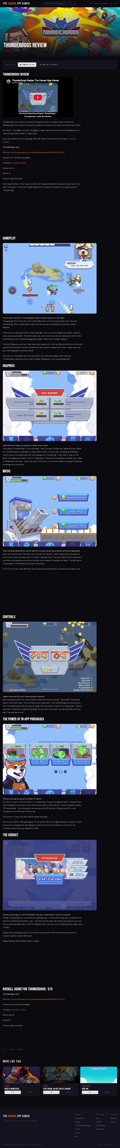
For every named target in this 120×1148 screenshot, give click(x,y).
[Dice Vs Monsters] (21, 1075)
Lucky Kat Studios (18, 163)
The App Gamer (16, 3)
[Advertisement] (42, 213)
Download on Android (50, 64)
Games (11, 168)
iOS (91, 3)
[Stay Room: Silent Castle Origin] (60, 1075)
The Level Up (79, 1118)
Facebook (20, 1049)
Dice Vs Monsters (12, 1089)
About (113, 1122)
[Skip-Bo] (98, 1075)
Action (77, 1133)
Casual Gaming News (83, 1125)
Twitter (12, 1049)
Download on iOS (28, 64)
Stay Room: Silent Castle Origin (57, 1089)
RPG (76, 1136)
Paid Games (100, 1129)
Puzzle (77, 1129)
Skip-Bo (85, 1089)
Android (97, 3)
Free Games (100, 1125)
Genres (105, 3)
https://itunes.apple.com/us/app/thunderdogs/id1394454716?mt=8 (37, 152)
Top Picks (113, 3)
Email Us (114, 1118)
